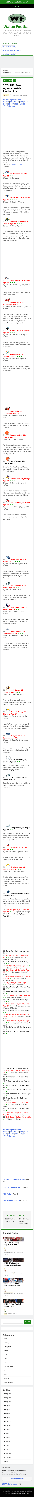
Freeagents (8, 81)
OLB (16, 104)
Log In (17, 6)
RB (15, 102)
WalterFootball (17, 26)
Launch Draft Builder (17, 1479)
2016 (5, 1434)
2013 (5, 1446)
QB (11, 102)
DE (9, 104)
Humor (6, 1351)
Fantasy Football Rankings (14, 1179)
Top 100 (6, 102)
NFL (15, 81)
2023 (5, 1406)
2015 (5, 1438)
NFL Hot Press (8, 1367)
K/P (4, 106)
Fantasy (6, 1343)
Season (6, 1378)
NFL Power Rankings (11, 1200)
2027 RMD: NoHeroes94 (10, 1484)
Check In (14, 43)
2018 (5, 1426)
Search (27, 1322)
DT (13, 104)
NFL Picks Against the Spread (10, 50)
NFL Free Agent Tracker (12, 100)
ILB (20, 104)
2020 (5, 1418)
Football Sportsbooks (8, 54)
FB (18, 102)
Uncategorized (8, 1382)
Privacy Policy (26, 1493)
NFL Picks (7, 1194)
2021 (5, 1414)
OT (28, 102)
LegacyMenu (5, 43)
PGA (5, 1371)
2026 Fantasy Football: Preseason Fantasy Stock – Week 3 (16, 2)
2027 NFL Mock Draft (8, 47)
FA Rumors (11, 106)
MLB (5, 1355)
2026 (5, 1394)
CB (24, 104)
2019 (5, 1422)
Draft (5, 1339)
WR (21, 102)
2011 (5, 1454)
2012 (5, 1450)
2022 (5, 1410)
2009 (5, 1461)
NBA (5, 1359)
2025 (5, 1398)
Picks (5, 1374)
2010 (5, 1457)
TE (25, 102)
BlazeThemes (16, 1493)
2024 (5, 1402)
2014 (5, 1442)
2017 (5, 1430)
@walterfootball (16, 164)
